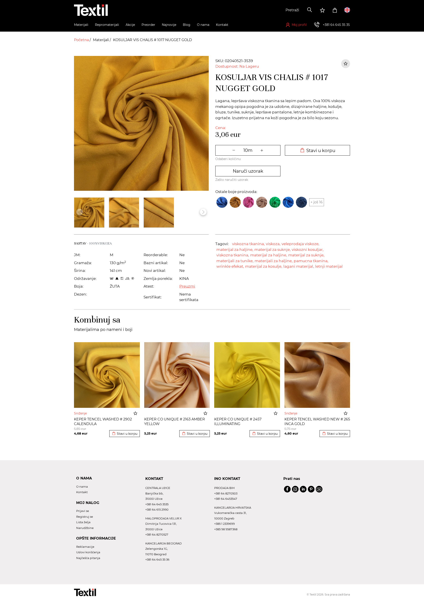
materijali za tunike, (235, 261)
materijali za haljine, (274, 261)
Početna (82, 40)
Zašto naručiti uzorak (231, 180)
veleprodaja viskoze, (300, 244)
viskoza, (273, 244)
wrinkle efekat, (230, 266)
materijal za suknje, (272, 249)
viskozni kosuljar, (308, 249)
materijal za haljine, (234, 249)
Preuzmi (187, 286)
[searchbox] (270, 10)
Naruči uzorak (248, 171)
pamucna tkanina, (311, 261)
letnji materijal (329, 266)
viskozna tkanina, (248, 244)
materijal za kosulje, (263, 266)
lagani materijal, (298, 266)
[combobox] (271, 10)
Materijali (101, 40)
